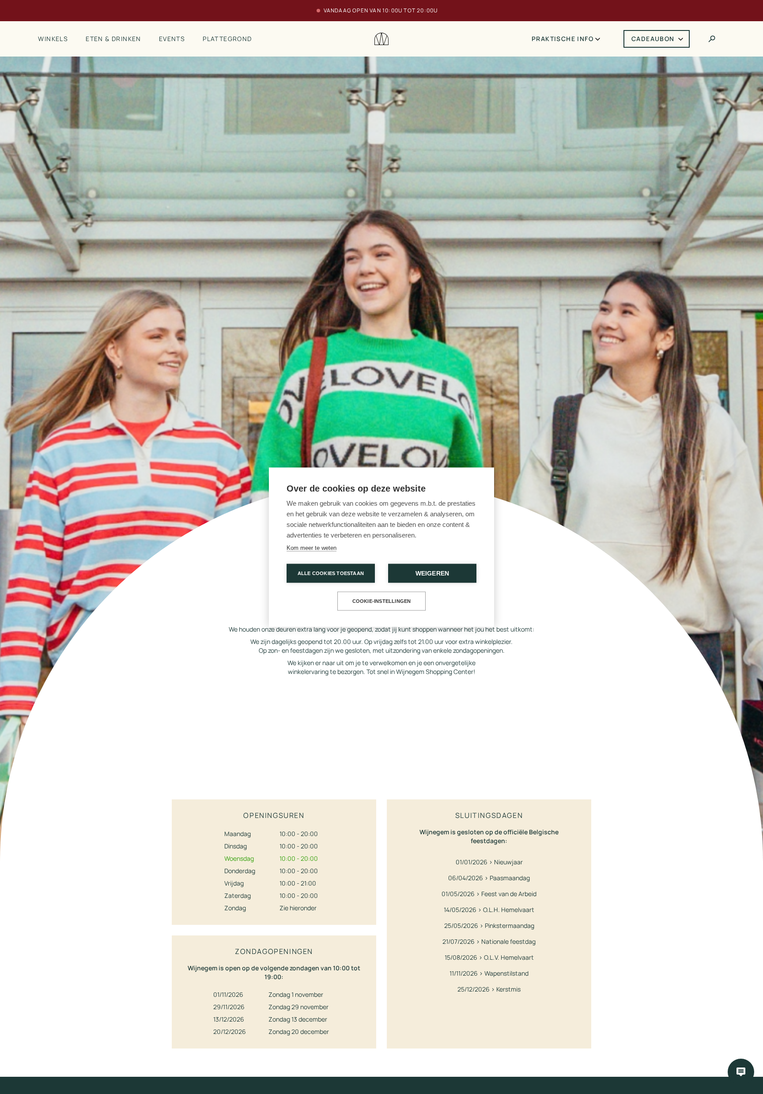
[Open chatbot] (741, 1072)
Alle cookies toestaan (331, 572)
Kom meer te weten (311, 547)
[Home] (381, 39)
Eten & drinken (113, 38)
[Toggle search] (711, 38)
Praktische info (562, 38)
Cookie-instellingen (381, 600)
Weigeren (432, 573)
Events (172, 38)
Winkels (53, 38)
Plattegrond (227, 38)
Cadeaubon (653, 38)
